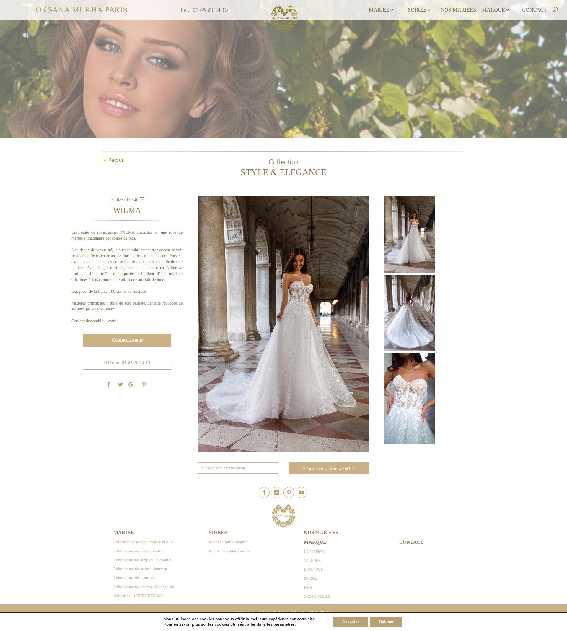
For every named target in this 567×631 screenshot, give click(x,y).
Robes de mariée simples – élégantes (142, 560)
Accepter (350, 621)
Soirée (417, 10)
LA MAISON (314, 551)
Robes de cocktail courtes (229, 551)
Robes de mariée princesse (134, 577)
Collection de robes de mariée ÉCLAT (143, 542)
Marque (493, 10)
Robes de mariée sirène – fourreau (140, 569)
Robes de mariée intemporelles (137, 551)
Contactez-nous (127, 340)
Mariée (379, 10)
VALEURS (312, 560)
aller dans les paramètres (271, 624)
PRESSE (310, 578)
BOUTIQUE (313, 569)
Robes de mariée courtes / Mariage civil (145, 587)
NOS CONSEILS (317, 596)
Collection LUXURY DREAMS (138, 595)
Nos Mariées (458, 10)
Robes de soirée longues (228, 542)
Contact (534, 10)
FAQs (308, 587)
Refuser (386, 621)
